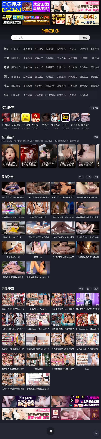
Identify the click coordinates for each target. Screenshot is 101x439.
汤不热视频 (50, 95)
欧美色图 (39, 76)
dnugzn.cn (50, 31)
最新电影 (8, 288)
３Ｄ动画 (50, 58)
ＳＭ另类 (95, 58)
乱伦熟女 (84, 67)
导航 (6, 95)
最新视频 (8, 177)
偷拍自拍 (27, 67)
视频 (6, 58)
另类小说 (72, 85)
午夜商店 (27, 95)
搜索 (85, 37)
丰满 (81, 288)
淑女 (88, 288)
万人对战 (39, 48)
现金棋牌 (84, 48)
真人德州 (27, 48)
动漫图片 (50, 76)
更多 (96, 177)
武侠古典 (50, 85)
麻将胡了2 (61, 48)
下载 (96, 137)
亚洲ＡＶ (16, 58)
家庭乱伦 (27, 85)
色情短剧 (84, 95)
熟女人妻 (61, 58)
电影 (6, 67)
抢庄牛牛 (95, 48)
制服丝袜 (61, 67)
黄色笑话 (84, 85)
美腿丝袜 (61, 76)
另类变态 (95, 67)
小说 (6, 86)
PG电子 (16, 48)
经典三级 (72, 67)
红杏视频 (61, 95)
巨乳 (88, 177)
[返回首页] (96, 433)
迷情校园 (61, 85)
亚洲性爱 (16, 67)
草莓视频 (39, 95)
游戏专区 (50, 48)
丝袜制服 (72, 58)
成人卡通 (39, 67)
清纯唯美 (72, 76)
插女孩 (16, 95)
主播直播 (84, 58)
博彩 (6, 49)
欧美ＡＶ (39, 58)
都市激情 (16, 85)
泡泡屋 (72, 95)
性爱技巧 (95, 85)
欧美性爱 (50, 67)
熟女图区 (84, 76)
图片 (6, 76)
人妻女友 (39, 85)
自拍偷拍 (27, 58)
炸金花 (72, 48)
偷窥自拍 (16, 76)
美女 (81, 177)
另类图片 (95, 76)
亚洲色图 (27, 76)
